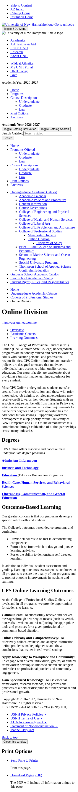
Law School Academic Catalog (31, 278)
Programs (16, 94)
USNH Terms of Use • (26, 718)
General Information (33, 204)
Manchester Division (42, 235)
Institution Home (21, 17)
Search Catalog (12, 133)
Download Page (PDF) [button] (26, 775)
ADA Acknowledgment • (28, 722)
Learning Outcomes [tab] (23, 338)
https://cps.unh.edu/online (19, 322)
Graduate (25, 105)
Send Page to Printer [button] (24, 760)
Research (16, 52)
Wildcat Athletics (22, 63)
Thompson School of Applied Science (45, 266)
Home (14, 90)
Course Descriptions (24, 97)
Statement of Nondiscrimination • (34, 726)
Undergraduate (29, 101)
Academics (18, 40)
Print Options (19, 113)
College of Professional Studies (40, 231)
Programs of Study (49, 243)
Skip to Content (21, 5)
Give (13, 75)
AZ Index (17, 9)
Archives (16, 117)
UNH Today (19, 71)
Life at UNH (19, 48)
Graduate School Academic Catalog (34, 274)
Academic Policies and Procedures (42, 200)
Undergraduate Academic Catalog (33, 192)
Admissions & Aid (23, 44)
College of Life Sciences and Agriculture (47, 227)
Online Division (39, 239)
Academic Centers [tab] (23, 334)
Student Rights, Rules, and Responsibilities (39, 282)
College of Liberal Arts (34, 223)
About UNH (19, 56)
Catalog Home (20, 13)
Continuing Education (34, 270)
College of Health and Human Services (46, 219)
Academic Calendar (32, 196)
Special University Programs (38, 262)
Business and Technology (20, 468)
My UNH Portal (21, 67)
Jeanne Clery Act (22, 730)
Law (22, 109)
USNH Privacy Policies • (28, 714)
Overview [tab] (17, 330)
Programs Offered (22, 149)
